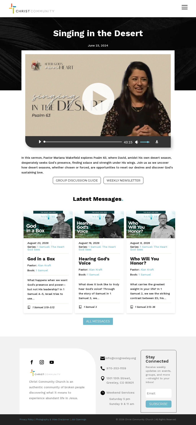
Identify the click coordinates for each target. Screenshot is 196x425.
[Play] (40, 142)
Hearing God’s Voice (94, 261)
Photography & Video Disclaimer (52, 419)
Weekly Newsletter (123, 180)
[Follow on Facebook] (32, 362)
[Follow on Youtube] (51, 362)
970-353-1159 (116, 368)
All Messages (98, 321)
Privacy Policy (27, 419)
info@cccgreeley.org (120, 358)
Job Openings (78, 419)
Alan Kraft (44, 265)
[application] (93, 142)
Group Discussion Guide (77, 180)
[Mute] (136, 142)
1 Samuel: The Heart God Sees (45, 248)
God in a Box (41, 259)
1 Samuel (42, 270)
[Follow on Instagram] (42, 362)
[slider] (83, 141)
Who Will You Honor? (144, 261)
